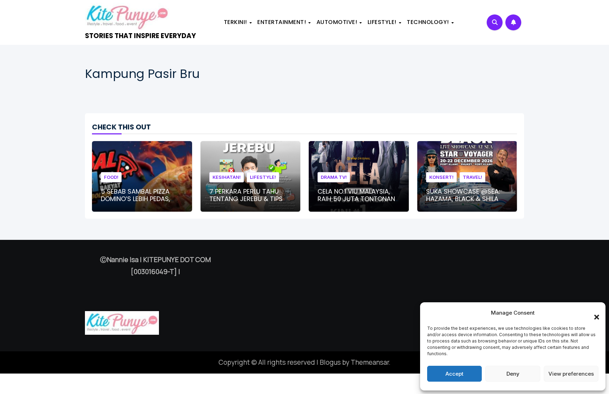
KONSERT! (441, 177)
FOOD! (111, 177)
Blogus (330, 362)
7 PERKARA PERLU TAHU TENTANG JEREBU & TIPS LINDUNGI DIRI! (246, 199)
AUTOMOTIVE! (337, 22)
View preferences (571, 373)
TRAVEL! (472, 177)
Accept (454, 373)
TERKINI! (236, 22)
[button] (593, 313)
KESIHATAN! (227, 177)
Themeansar (370, 362)
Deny (512, 373)
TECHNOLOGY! (428, 22)
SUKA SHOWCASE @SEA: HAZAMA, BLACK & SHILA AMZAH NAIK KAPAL (463, 199)
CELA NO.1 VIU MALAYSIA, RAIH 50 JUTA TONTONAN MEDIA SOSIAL (356, 199)
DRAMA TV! (334, 177)
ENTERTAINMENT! (282, 22)
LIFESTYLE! (383, 22)
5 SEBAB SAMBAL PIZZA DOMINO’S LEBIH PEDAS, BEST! (135, 199)
